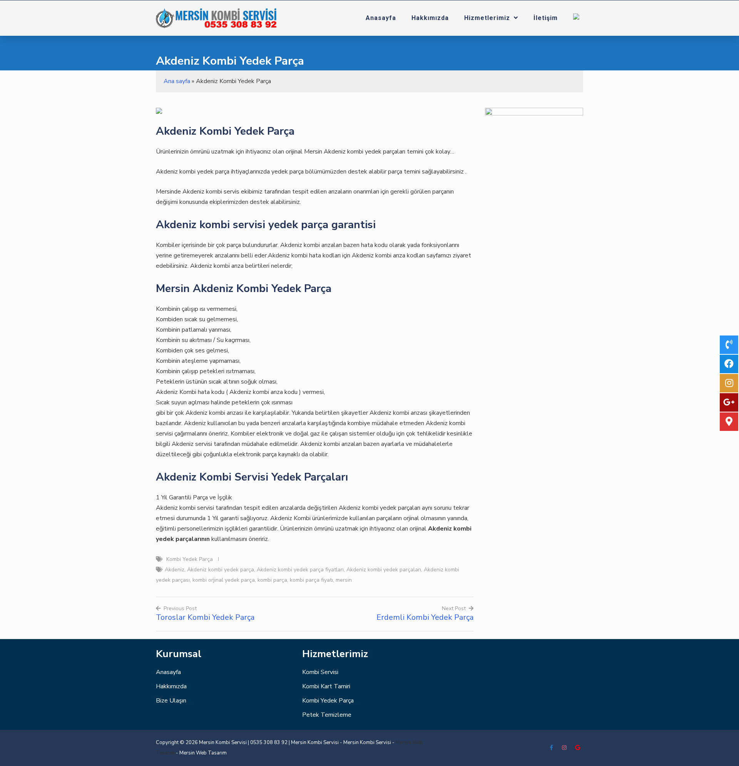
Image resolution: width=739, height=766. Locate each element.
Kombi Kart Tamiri (326, 686)
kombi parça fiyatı (311, 580)
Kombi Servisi (320, 672)
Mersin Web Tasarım (203, 752)
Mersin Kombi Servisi (315, 742)
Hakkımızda (430, 18)
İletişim (545, 18)
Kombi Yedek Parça (189, 559)
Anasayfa (381, 18)
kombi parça (272, 580)
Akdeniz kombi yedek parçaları (383, 569)
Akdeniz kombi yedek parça (220, 569)
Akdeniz (174, 569)
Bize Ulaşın (171, 700)
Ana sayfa (177, 81)
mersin (344, 580)
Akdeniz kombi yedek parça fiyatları (300, 569)
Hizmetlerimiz (487, 18)
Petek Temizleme (326, 715)
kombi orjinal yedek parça (223, 580)
